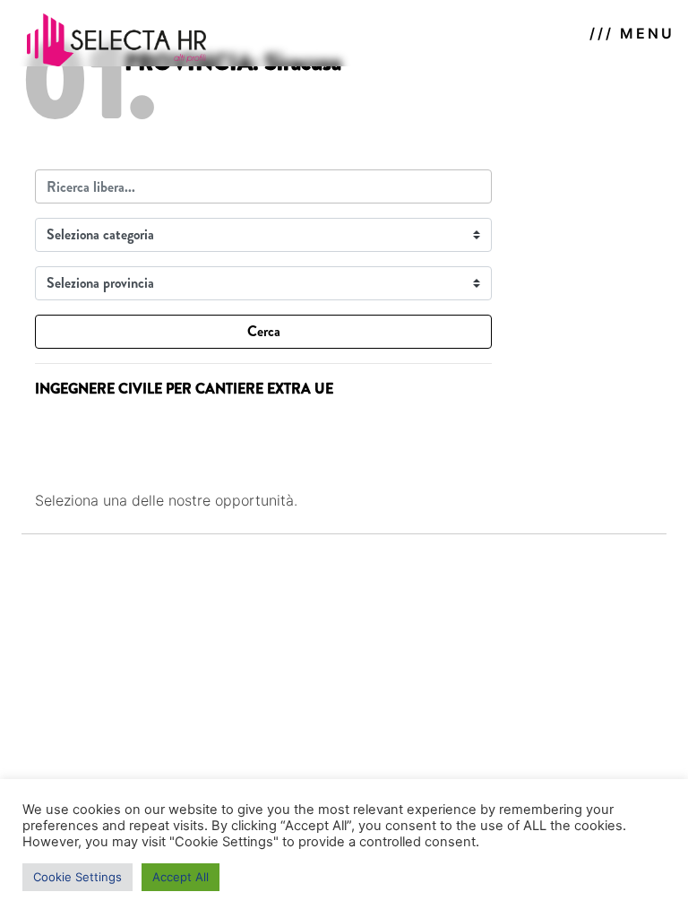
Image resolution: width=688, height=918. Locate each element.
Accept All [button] (180, 877)
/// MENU (632, 33)
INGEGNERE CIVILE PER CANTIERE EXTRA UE (184, 388)
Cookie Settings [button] (77, 877)
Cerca (263, 331)
